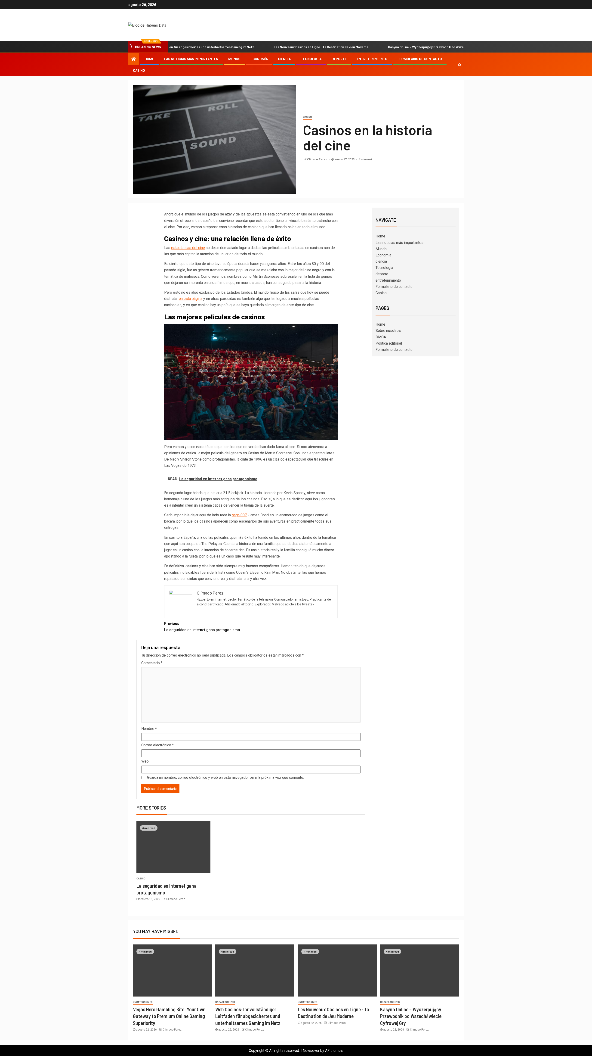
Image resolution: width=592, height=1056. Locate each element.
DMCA (381, 337)
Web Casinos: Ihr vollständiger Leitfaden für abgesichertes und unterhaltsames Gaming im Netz (247, 1016)
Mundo (234, 59)
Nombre (149, 728)
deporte (339, 59)
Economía (259, 59)
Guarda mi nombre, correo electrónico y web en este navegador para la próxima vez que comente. (225, 777)
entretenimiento (372, 59)
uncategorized (143, 1002)
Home (149, 59)
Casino (139, 70)
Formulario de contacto (420, 59)
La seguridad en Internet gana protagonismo (202, 626)
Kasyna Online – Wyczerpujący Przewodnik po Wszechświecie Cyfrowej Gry (407, 47)
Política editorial (389, 343)
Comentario (151, 663)
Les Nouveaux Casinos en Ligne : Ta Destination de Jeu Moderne (285, 47)
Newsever (311, 1050)
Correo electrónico (157, 745)
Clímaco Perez (317, 159)
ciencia (284, 59)
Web (145, 761)
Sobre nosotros (388, 330)
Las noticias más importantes (191, 59)
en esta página (190, 298)
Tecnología (311, 59)
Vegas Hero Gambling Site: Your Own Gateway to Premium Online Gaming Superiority (169, 1016)
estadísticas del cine (188, 248)
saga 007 (239, 515)
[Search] (459, 64)
